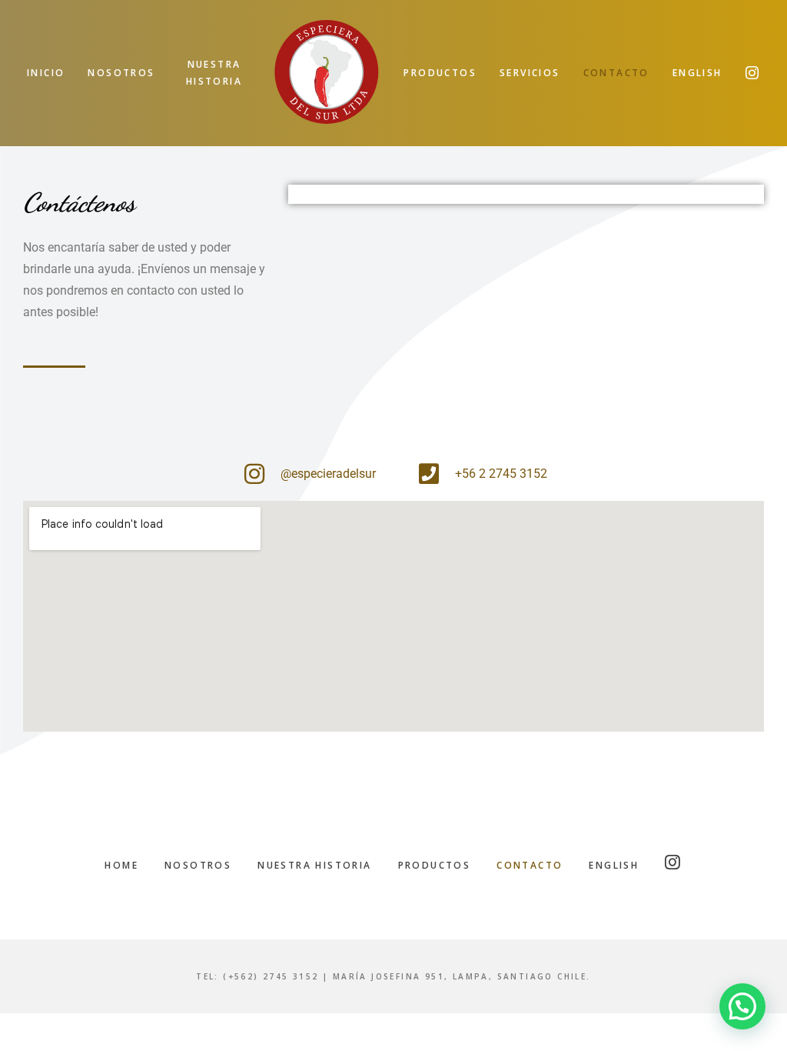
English (614, 865)
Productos (434, 865)
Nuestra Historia (314, 865)
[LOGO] (326, 73)
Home (121, 865)
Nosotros (197, 865)
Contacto (529, 865)
